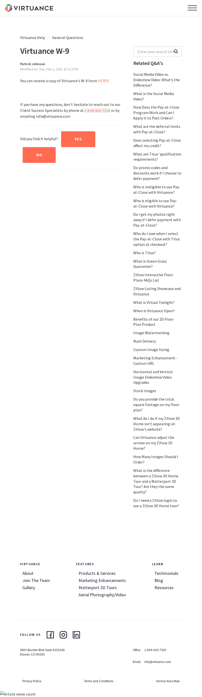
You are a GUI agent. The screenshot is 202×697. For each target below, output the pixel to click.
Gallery (28, 587)
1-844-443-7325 (97, 110)
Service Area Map (168, 681)
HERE (102, 80)
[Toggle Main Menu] (192, 7)
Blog (158, 580)
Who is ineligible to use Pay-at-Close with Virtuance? (156, 189)
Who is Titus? (144, 252)
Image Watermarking (151, 332)
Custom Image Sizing (151, 349)
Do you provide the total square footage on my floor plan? (156, 404)
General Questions (67, 37)
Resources (164, 587)
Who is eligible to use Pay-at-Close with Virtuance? (155, 203)
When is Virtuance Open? (154, 310)
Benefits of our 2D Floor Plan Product (153, 322)
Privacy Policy (31, 681)
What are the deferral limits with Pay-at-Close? (156, 129)
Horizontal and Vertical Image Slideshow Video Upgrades (153, 377)
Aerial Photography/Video (102, 595)
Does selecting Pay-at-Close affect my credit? (157, 143)
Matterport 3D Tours (98, 587)
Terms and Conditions (98, 681)
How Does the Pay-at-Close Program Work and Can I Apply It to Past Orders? (156, 112)
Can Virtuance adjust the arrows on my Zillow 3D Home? (153, 443)
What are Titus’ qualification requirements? (157, 157)
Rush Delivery (144, 341)
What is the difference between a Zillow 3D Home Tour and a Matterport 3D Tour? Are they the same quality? (155, 481)
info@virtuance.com (157, 662)
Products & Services (97, 573)
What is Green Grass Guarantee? (150, 264)
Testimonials (166, 573)
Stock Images (144, 390)
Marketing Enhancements (102, 580)
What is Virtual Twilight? (154, 302)
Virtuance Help (32, 37)
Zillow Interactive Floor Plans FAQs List (153, 277)
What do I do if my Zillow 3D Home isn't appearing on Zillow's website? (156, 424)
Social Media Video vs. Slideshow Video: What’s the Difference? (156, 80)
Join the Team (36, 580)
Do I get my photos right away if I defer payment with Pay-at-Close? (157, 220)
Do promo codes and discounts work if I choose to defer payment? (157, 173)
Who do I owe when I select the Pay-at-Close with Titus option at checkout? (156, 239)
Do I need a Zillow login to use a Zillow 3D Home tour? (156, 503)
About (28, 573)
